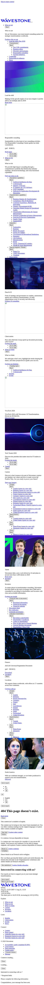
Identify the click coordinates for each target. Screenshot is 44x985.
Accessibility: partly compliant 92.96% (17, 945)
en (2, 794)
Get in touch (5, 783)
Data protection (10, 948)
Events (7, 922)
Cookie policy (9, 950)
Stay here (4, 832)
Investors (8, 578)
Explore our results (11, 596)
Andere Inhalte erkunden (20, 865)
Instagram (15, 936)
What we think (9, 349)
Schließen (5, 851)
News (7, 923)
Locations (8, 674)
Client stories (9, 920)
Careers (7, 466)
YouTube (14, 938)
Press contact (9, 932)
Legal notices (9, 946)
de (6, 790)
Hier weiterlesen (6, 865)
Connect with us (10, 689)
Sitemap (7, 954)
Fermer (4, 834)
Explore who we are (11, 39)
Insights (7, 918)
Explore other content (16, 832)
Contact (7, 930)
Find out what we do (11, 176)
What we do (9, 158)
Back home (4, 816)
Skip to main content (7, 2)
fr (6, 788)
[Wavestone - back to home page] (16, 21)
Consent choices (11, 952)
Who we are (9, 25)
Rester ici (4, 849)
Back (7, 27)
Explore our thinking (11, 364)
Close (3, 818)
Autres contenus (13, 849)
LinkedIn (14, 934)
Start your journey (11, 482)
